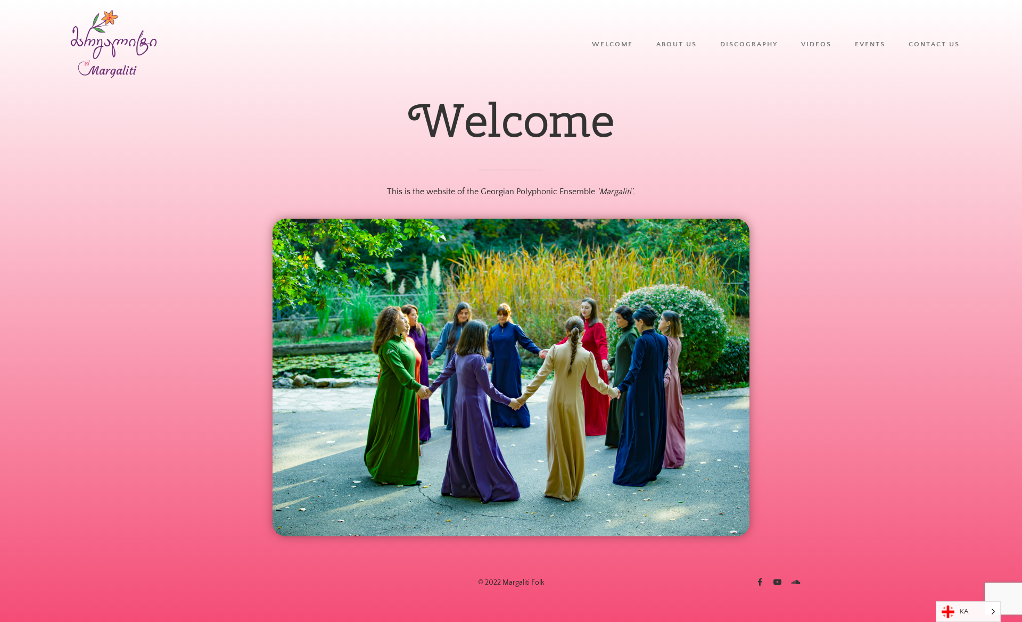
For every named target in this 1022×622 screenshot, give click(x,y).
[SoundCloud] (796, 582)
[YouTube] (778, 582)
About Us (676, 44)
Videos (816, 44)
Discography (749, 44)
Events (870, 44)
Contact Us (934, 44)
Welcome (612, 44)
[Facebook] (760, 582)
